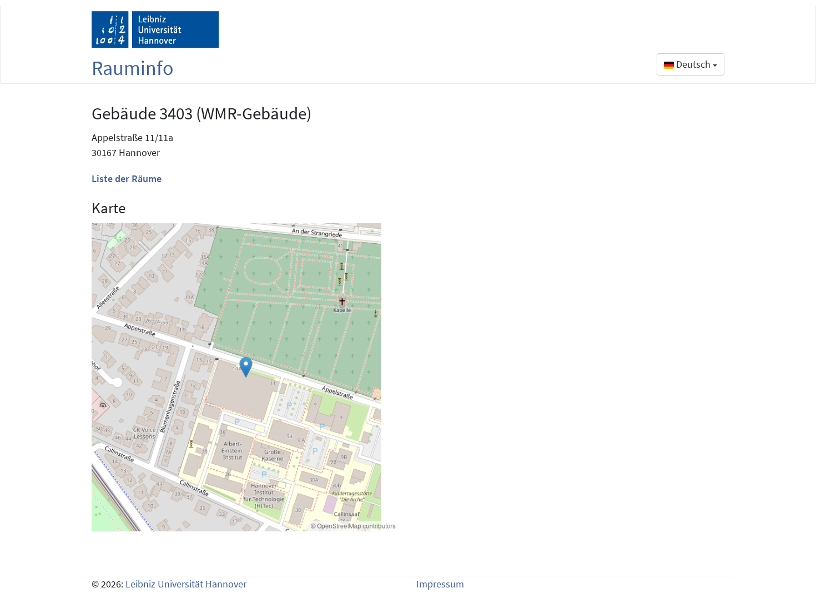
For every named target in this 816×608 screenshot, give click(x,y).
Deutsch (693, 64)
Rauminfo (133, 68)
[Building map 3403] (246, 377)
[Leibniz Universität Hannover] (155, 29)
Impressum (440, 583)
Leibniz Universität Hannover (185, 583)
